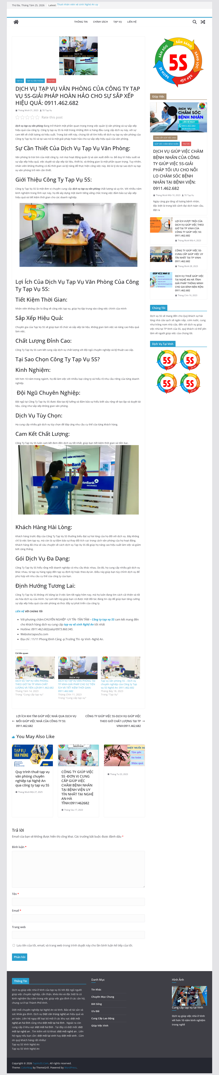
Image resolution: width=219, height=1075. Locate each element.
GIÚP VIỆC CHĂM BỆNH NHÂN (166, 144)
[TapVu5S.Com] (16, 22)
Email (16, 910)
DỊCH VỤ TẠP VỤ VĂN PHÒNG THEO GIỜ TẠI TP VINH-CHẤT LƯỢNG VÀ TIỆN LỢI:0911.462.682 (34, 684)
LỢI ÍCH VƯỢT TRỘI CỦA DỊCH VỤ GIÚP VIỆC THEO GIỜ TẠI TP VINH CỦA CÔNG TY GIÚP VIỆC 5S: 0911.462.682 (189, 228)
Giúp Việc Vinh (99, 1025)
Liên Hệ (132, 21)
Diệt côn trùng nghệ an (56, 1014)
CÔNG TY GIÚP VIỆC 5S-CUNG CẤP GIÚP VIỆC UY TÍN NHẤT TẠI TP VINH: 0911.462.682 (189, 256)
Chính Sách (100, 21)
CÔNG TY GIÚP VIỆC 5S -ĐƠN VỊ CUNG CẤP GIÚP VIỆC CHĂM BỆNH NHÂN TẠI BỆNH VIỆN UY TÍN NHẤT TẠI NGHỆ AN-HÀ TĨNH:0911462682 (77, 787)
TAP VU (20, 81)
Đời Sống (96, 1004)
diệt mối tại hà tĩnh (54, 1022)
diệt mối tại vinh (47, 1035)
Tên (15, 894)
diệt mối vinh (69, 1035)
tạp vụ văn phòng (35, 81)
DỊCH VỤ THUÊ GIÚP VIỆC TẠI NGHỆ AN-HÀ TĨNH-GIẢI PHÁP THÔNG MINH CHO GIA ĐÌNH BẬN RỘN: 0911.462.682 (189, 283)
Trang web (19, 927)
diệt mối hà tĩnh (44, 1027)
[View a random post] (203, 22)
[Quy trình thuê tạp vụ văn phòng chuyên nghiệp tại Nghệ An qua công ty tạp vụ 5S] (32, 747)
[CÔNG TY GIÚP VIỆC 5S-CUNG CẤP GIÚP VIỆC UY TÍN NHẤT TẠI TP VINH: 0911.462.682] (161, 258)
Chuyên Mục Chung (102, 996)
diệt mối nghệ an (67, 1031)
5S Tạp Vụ (47, 110)
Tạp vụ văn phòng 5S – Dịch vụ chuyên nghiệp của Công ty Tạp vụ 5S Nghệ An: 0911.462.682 (119, 684)
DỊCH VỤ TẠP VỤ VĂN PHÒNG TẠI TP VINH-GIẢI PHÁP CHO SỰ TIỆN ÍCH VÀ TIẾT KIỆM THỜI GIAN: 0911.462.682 (76, 686)
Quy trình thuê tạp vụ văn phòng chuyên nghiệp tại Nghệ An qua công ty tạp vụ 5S (32, 778)
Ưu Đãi (95, 1011)
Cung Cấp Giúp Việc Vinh (165, 137)
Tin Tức (51, 81)
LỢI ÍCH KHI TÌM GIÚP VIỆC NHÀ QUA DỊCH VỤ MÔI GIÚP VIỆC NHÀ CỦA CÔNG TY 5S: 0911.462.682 (46, 721)
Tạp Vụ (117, 21)
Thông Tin (81, 21)
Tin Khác (96, 989)
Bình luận (19, 847)
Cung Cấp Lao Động (102, 1018)
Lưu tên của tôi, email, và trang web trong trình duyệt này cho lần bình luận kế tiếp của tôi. (75, 945)
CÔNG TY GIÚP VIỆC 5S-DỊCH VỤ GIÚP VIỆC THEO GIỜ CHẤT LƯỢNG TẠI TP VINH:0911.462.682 (113, 721)
